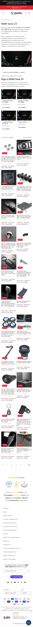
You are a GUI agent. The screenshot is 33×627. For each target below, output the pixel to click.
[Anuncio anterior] (3, 7)
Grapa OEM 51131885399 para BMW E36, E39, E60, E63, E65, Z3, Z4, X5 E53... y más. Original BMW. (24, 245)
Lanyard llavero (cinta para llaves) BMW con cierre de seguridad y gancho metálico (8, 363)
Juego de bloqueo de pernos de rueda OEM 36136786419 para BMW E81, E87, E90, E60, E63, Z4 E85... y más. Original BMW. (24, 188)
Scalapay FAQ (7, 544)
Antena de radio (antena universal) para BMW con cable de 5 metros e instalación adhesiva (24, 450)
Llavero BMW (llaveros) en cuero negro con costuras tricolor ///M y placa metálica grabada (8, 273)
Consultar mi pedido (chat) (10, 519)
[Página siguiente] (16, 468)
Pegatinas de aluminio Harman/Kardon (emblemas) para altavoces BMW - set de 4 (24, 332)
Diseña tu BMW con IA (9, 555)
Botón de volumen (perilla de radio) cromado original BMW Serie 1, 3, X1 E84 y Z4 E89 (24, 217)
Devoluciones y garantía (9, 523)
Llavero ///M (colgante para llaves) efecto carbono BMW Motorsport (7, 217)
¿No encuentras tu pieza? (10, 530)
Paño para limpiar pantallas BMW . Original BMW (23, 302)
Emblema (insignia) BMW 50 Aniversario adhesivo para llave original (24, 158)
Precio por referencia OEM (10, 526)
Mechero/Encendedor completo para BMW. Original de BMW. (24, 362)
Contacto (5, 533)
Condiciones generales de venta (11, 548)
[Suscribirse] (28, 571)
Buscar (5, 512)
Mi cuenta (5, 508)
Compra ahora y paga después (11, 537)
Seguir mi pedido (7, 515)
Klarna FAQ (6, 541)
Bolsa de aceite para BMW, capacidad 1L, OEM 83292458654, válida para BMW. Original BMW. (7, 450)
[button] (3, 13)
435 (29, 465)
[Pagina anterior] (3, 465)
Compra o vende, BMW (9, 559)
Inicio (2, 19)
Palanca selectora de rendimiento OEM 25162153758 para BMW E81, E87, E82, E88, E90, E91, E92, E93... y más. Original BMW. (8, 304)
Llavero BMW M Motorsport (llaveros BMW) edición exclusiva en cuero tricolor (7, 188)
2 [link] (11, 465)
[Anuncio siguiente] (30, 7)
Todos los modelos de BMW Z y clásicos (13, 72)
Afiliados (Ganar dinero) (9, 552)
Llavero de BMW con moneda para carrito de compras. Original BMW (8, 420)
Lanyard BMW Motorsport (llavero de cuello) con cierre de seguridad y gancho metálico (24, 390)
